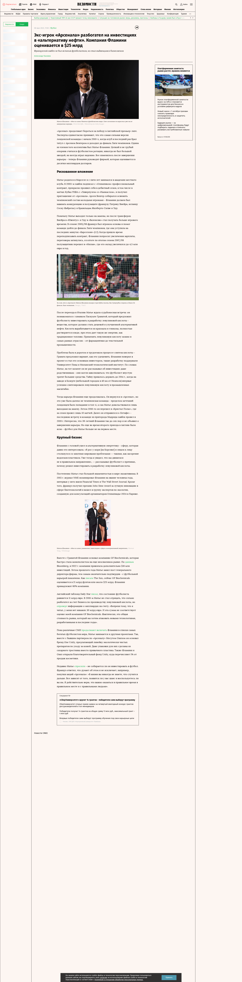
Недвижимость (97, 9)
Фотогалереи (178, 9)
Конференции (172, 14)
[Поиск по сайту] (176, 4)
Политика (110, 9)
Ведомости (8, 14)
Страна (101, 14)
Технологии (75, 9)
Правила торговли (30, 14)
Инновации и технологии (134, 14)
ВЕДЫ (18, 14)
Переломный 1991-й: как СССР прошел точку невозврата (74, 18)
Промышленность (114, 14)
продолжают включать (94, 630)
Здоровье (160, 14)
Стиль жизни (146, 9)
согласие (103, 977)
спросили (80, 666)
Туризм (184, 14)
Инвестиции (63, 9)
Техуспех (150, 14)
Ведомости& (70, 14)
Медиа (85, 9)
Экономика (41, 9)
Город (60, 14)
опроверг (62, 606)
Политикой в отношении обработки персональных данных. (118, 980)
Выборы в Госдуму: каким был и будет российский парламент (175, 18)
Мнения (167, 9)
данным (129, 562)
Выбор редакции (41, 18)
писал (94, 594)
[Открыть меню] (191, 4)
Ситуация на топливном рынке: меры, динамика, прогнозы (123, 18)
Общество (120, 9)
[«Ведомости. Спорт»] (87, 4)
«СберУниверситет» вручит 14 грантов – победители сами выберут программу (97, 700)
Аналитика (82, 14)
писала (89, 578)
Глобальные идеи (18, 9)
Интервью (158, 9)
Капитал (92, 14)
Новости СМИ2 (41, 733)
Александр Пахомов (42, 56)
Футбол (53, 28)
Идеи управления (48, 14)
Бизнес (31, 9)
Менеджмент (132, 9)
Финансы (52, 9)
